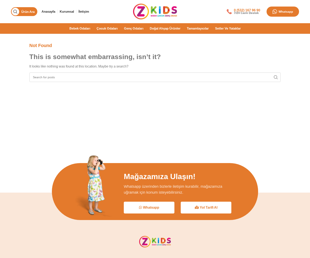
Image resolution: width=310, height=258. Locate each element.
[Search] (276, 77)
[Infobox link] (243, 11)
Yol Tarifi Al (208, 207)
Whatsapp (286, 11)
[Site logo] (155, 11)
